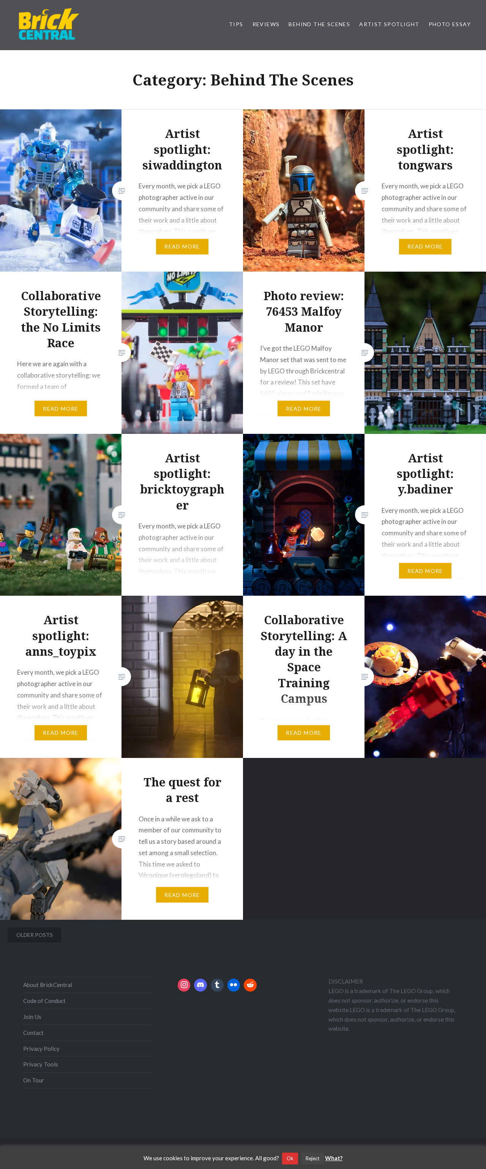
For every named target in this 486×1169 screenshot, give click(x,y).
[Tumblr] (217, 985)
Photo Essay (450, 24)
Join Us (32, 1016)
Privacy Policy (41, 1048)
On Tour (33, 1080)
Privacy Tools (40, 1064)
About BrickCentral (47, 984)
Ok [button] (290, 1158)
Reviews (266, 24)
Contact (33, 1032)
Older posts (34, 935)
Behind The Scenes (319, 24)
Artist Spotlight (389, 24)
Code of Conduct (44, 1000)
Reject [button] (312, 1158)
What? (333, 1158)
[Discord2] (200, 985)
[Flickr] (234, 985)
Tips (236, 24)
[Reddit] (250, 985)
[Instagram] (184, 985)
